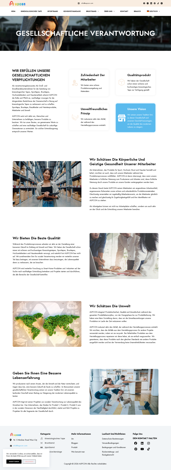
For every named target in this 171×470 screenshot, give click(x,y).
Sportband (52, 11)
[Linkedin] (142, 443)
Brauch (137, 11)
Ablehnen (29, 461)
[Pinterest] (155, 3)
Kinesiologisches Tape (31, 11)
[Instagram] (148, 3)
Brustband (91, 11)
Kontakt (124, 11)
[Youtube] (142, 449)
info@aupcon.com (87, 3)
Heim (13, 11)
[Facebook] (144, 3)
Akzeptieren (14, 461)
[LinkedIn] (151, 3)
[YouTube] (162, 3)
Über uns (108, 11)
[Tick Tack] (158, 3)
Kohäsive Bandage (72, 11)
